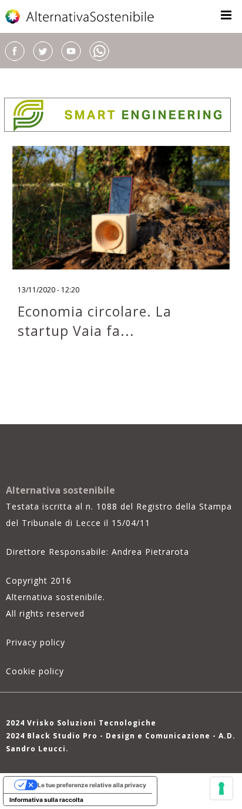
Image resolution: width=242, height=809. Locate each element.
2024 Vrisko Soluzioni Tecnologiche (81, 723)
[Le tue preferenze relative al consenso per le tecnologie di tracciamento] (221, 788)
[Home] (80, 16)
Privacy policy (35, 642)
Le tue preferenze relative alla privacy (92, 784)
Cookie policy (35, 671)
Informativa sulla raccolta (46, 799)
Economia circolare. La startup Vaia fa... (95, 321)
